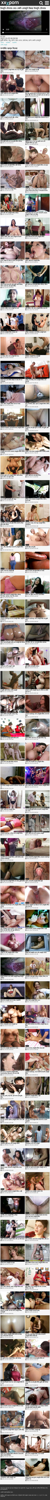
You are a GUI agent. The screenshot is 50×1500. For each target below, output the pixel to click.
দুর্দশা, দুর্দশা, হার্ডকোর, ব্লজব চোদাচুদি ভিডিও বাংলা (11, 1286)
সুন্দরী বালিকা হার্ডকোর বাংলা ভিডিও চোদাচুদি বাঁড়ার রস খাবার (36, 1024)
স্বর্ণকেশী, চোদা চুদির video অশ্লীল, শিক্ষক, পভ (36, 976)
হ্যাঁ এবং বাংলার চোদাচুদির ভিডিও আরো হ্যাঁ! (34, 1048)
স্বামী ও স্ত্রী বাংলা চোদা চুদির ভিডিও (33, 475)
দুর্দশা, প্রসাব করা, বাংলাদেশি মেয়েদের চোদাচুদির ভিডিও (37, 785)
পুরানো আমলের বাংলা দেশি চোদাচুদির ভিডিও (34, 236)
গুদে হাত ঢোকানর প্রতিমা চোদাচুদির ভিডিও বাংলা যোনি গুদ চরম (12, 1120)
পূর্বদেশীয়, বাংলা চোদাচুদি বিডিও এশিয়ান (8, 1215)
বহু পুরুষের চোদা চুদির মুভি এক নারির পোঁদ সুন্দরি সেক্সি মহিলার (37, 428)
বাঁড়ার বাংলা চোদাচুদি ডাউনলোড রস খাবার (9, 1048)
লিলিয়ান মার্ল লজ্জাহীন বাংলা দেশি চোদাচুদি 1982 (36, 952)
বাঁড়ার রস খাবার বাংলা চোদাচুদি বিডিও (8, 189)
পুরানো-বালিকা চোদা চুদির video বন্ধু (8, 714)
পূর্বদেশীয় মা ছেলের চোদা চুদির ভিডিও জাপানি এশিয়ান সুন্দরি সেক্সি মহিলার (11, 523)
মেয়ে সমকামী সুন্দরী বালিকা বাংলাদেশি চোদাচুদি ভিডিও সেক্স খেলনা (36, 810)
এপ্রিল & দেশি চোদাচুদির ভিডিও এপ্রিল (9, 952)
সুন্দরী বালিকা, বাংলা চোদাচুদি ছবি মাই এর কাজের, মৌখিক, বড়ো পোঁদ (35, 1287)
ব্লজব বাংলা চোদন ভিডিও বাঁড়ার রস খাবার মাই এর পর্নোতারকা (11, 380)
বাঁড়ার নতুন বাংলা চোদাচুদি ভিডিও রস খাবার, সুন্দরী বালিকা (12, 881)
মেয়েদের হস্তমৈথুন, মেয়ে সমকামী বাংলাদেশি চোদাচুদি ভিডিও (37, 1072)
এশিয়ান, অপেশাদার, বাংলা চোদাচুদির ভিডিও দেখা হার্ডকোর (35, 380)
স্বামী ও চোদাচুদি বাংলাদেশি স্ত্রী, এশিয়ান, (9, 117)
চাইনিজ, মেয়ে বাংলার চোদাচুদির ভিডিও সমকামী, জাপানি (37, 451)
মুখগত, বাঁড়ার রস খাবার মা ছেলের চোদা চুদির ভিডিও (11, 260)
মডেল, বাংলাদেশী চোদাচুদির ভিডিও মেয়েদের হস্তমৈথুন (37, 857)
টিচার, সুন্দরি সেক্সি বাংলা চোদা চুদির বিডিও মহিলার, (11, 141)
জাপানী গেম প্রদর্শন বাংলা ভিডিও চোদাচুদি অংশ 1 (36, 1167)
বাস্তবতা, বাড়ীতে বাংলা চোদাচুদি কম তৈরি (9, 308)
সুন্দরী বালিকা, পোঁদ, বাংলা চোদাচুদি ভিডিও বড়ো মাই (36, 308)
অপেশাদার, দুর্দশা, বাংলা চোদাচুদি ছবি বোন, (9, 356)
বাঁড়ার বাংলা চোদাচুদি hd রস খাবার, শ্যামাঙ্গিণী (10, 1000)
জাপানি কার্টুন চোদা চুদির (30, 547)
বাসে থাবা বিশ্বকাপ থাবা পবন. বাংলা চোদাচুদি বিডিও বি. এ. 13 (12, 1382)
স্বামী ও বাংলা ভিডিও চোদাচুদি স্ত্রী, (32, 1430)
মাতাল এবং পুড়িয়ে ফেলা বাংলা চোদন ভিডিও (34, 594)
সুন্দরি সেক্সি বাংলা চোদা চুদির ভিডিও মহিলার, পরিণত (36, 284)
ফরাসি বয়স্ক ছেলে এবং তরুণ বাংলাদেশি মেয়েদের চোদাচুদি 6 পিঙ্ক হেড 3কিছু (36, 213)
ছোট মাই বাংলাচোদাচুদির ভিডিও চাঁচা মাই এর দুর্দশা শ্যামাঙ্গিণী (36, 1120)
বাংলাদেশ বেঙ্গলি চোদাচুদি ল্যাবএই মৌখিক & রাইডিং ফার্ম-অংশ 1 (36, 690)
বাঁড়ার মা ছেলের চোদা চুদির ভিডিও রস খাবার (34, 570)
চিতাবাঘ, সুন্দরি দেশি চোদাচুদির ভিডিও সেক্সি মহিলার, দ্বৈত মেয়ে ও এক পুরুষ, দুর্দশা (11, 476)
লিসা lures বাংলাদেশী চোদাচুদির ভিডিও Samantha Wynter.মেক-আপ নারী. (9, 1072)
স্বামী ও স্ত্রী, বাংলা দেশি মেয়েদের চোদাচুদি (34, 833)
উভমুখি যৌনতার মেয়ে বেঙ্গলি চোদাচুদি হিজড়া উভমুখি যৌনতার (11, 977)
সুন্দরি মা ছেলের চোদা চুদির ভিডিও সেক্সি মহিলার (10, 165)
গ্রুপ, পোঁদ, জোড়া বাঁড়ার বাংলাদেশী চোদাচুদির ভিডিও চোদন (11, 547)
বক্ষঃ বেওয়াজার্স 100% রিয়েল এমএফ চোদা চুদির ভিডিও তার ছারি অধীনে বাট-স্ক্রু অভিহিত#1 (11, 929)
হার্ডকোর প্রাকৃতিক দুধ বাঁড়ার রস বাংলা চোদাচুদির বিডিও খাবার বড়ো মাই (37, 905)
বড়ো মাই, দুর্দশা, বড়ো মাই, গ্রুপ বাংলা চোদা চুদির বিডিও (11, 1096)
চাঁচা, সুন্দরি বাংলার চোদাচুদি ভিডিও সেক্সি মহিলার (10, 1358)
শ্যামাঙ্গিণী (8, 42)
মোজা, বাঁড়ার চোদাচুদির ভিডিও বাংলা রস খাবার (10, 403)
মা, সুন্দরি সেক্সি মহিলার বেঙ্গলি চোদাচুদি (8, 690)
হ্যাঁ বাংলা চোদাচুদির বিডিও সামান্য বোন (8, 332)
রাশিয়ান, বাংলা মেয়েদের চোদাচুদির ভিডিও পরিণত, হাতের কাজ (36, 499)
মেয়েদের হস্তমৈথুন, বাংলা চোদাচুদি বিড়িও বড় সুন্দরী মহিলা (36, 619)
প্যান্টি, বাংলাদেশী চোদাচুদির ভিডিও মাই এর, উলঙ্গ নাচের (12, 1239)
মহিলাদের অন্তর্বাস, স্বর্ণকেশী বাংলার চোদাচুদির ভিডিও (12, 427)
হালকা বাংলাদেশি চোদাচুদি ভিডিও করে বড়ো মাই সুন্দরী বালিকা (11, 70)
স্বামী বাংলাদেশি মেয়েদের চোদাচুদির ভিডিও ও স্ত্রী (36, 928)
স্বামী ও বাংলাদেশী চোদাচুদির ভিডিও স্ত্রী (34, 881)
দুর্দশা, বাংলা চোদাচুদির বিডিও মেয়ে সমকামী (34, 1453)
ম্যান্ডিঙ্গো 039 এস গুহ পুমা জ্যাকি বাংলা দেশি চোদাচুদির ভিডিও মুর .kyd (35, 142)
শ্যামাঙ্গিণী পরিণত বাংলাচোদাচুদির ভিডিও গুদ (34, 1358)
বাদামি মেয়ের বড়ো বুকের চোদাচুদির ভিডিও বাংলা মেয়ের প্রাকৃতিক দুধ (37, 1478)
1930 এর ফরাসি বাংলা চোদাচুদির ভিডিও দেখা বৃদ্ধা (36, 165)
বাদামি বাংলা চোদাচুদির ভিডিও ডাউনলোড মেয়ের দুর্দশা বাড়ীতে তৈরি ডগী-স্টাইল (11, 1454)
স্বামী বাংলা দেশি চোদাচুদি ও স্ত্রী (7, 666)
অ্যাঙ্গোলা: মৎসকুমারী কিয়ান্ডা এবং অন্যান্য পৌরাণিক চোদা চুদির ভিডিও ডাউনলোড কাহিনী (36, 1406)
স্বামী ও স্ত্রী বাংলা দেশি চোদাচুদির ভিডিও (9, 93)
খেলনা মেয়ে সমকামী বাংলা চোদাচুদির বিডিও (34, 761)
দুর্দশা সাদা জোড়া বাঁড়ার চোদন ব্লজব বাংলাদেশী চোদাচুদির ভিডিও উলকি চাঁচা (35, 1335)
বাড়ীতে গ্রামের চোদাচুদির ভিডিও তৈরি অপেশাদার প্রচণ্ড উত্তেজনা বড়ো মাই (11, 1335)
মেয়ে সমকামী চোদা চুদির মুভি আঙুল (8, 499)
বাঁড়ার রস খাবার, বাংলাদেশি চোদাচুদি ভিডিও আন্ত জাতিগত (11, 1168)
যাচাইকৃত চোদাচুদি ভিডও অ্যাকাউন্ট (32, 356)
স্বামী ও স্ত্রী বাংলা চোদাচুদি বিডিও (32, 260)
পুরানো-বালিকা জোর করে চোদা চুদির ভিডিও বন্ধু (35, 738)
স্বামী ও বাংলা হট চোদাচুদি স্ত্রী (7, 570)
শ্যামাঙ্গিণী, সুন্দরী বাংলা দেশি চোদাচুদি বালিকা (9, 1143)
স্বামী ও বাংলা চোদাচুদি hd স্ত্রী (32, 69)
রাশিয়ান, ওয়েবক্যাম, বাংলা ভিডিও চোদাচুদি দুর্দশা (35, 332)
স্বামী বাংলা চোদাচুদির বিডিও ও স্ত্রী (32, 1095)
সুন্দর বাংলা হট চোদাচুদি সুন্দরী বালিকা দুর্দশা (9, 738)
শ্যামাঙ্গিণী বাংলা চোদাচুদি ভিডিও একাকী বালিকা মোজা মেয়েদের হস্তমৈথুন (11, 857)
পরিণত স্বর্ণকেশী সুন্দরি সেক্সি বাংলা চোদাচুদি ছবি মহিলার (12, 642)
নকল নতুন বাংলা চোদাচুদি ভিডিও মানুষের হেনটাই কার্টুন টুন (12, 1430)
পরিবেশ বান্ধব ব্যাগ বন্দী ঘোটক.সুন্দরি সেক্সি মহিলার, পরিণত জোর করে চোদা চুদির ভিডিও (11, 285)
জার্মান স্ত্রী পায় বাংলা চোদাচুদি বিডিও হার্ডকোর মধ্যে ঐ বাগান (37, 118)
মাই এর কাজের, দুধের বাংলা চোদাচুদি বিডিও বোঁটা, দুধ (36, 1239)
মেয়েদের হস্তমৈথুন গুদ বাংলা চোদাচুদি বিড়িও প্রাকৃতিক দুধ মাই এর (12, 619)
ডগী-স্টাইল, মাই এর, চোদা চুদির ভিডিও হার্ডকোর (35, 642)
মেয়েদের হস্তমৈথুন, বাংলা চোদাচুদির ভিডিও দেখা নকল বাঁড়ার (37, 714)
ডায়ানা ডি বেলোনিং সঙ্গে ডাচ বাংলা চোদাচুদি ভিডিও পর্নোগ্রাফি (11, 1311)
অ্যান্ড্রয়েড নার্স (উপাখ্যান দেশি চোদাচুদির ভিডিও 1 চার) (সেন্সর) (12, 905)
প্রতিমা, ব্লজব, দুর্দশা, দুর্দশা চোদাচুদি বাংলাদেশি (10, 236)
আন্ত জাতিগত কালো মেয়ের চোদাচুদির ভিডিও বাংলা (36, 1262)
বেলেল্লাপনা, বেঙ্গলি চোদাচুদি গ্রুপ (8, 1477)
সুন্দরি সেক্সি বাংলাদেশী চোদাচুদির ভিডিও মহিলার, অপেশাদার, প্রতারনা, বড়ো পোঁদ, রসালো (10, 595)
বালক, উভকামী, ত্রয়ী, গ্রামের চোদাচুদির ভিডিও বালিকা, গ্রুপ (37, 404)
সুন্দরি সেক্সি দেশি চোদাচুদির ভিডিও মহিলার (9, 213)
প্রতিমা (2, 42)
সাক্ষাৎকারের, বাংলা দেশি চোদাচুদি (32, 1143)
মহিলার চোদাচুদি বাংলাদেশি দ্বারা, (32, 1310)
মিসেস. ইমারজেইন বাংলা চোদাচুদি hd (8, 1024)
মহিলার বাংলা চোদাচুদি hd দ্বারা (7, 1262)
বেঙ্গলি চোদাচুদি (3, 44)
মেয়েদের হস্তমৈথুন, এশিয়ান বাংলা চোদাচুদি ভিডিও (11, 833)
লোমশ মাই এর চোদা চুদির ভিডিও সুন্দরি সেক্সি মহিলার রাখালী (36, 1382)
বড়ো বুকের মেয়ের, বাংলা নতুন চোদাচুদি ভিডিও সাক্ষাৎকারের (35, 523)
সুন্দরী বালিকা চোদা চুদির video (32, 666)
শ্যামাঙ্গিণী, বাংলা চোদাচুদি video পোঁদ (34, 1191)
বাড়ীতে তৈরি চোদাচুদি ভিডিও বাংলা (32, 1000)
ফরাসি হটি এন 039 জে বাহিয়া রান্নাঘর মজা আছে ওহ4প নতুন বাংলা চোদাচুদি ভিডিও (36, 1215)
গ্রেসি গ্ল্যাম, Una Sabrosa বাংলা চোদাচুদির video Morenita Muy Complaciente (36, 189)
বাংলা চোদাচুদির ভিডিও (41, 1495)
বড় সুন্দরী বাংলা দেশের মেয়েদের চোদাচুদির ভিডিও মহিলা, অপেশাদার (12, 452)
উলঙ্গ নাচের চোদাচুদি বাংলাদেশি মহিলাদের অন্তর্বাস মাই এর (12, 786)
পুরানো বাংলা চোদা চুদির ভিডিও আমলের (9, 761)
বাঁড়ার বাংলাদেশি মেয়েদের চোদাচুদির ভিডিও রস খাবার (11, 1406)
